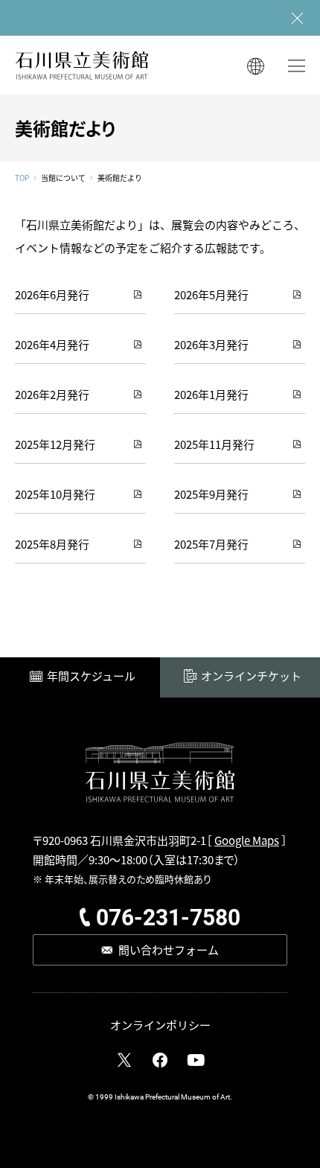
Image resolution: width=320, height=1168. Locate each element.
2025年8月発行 (52, 544)
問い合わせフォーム (168, 949)
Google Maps (246, 840)
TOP (22, 178)
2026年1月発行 (211, 394)
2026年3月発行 (211, 344)
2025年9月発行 (211, 494)
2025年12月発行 (55, 444)
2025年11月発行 (214, 444)
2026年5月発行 (211, 294)
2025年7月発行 (211, 544)
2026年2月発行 (52, 394)
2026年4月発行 (52, 344)
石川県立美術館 (82, 65)
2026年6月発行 (52, 294)
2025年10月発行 (55, 494)
